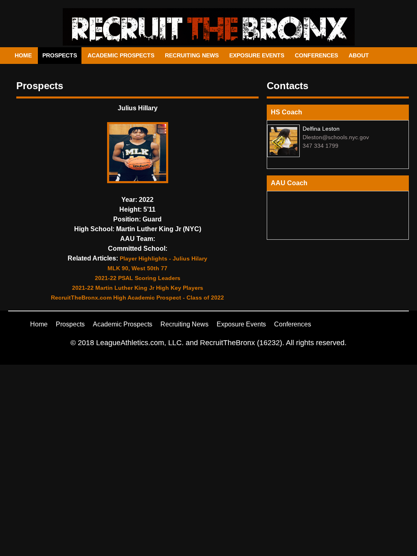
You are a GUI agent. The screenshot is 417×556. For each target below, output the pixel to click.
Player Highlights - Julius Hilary (163, 258)
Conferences (316, 55)
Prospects (59, 55)
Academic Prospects (121, 55)
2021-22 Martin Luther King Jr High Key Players (137, 288)
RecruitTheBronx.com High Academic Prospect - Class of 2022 (137, 297)
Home (23, 55)
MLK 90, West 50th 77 (137, 268)
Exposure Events (256, 55)
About (359, 55)
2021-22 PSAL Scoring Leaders (137, 278)
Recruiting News (192, 55)
